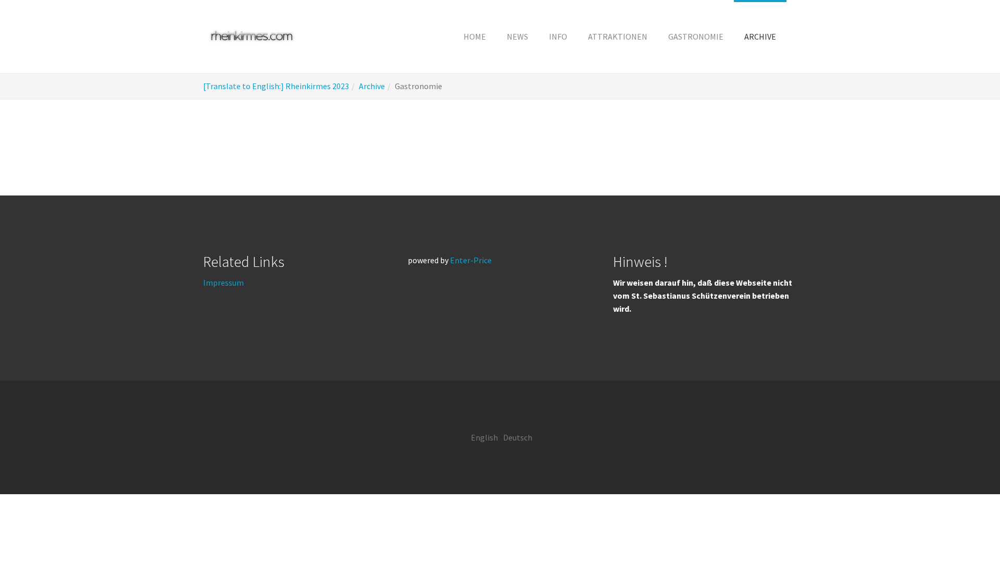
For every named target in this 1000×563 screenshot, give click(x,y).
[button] (558, 36)
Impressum (223, 282)
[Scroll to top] (966, 529)
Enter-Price (471, 260)
